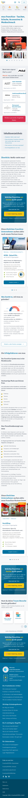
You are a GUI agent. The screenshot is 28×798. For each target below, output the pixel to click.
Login (24, 2)
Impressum (5, 785)
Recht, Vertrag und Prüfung (9, 718)
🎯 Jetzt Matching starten (14, 214)
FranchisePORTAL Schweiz (9, 766)
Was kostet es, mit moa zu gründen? (14, 145)
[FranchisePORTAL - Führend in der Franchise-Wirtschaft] (3, 2)
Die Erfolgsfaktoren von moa (12, 147)
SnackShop (6, 523)
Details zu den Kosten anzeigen (13, 344)
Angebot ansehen (13, 282)
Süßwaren (13, 518)
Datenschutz (5, 788)
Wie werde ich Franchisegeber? (10, 744)
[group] (7, 617)
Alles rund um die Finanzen (9, 715)
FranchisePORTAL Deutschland (10, 763)
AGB (3, 792)
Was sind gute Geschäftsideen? (10, 726)
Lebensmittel (5, 518)
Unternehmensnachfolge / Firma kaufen (12, 734)
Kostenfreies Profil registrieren (10, 750)
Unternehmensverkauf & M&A (17, 252)
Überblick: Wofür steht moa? (12, 137)
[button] (19, 2)
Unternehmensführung (8, 713)
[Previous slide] (22, 626)
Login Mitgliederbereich (8, 753)
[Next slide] (25, 626)
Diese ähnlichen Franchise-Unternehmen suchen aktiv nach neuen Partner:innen (14, 141)
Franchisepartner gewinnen (9, 747)
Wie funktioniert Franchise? (9, 689)
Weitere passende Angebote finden (14, 119)
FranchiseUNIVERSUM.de (8, 773)
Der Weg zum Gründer (8, 707)
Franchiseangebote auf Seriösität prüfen (12, 697)
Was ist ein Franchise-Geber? (9, 729)
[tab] (6, 55)
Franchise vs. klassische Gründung (11, 691)
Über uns (4, 782)
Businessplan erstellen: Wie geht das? (12, 737)
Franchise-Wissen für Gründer (10, 710)
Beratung (6, 252)
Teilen (23, 35)
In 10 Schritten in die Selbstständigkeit (12, 694)
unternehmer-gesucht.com (9, 770)
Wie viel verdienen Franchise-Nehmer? (12, 700)
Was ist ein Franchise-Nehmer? (10, 731)
